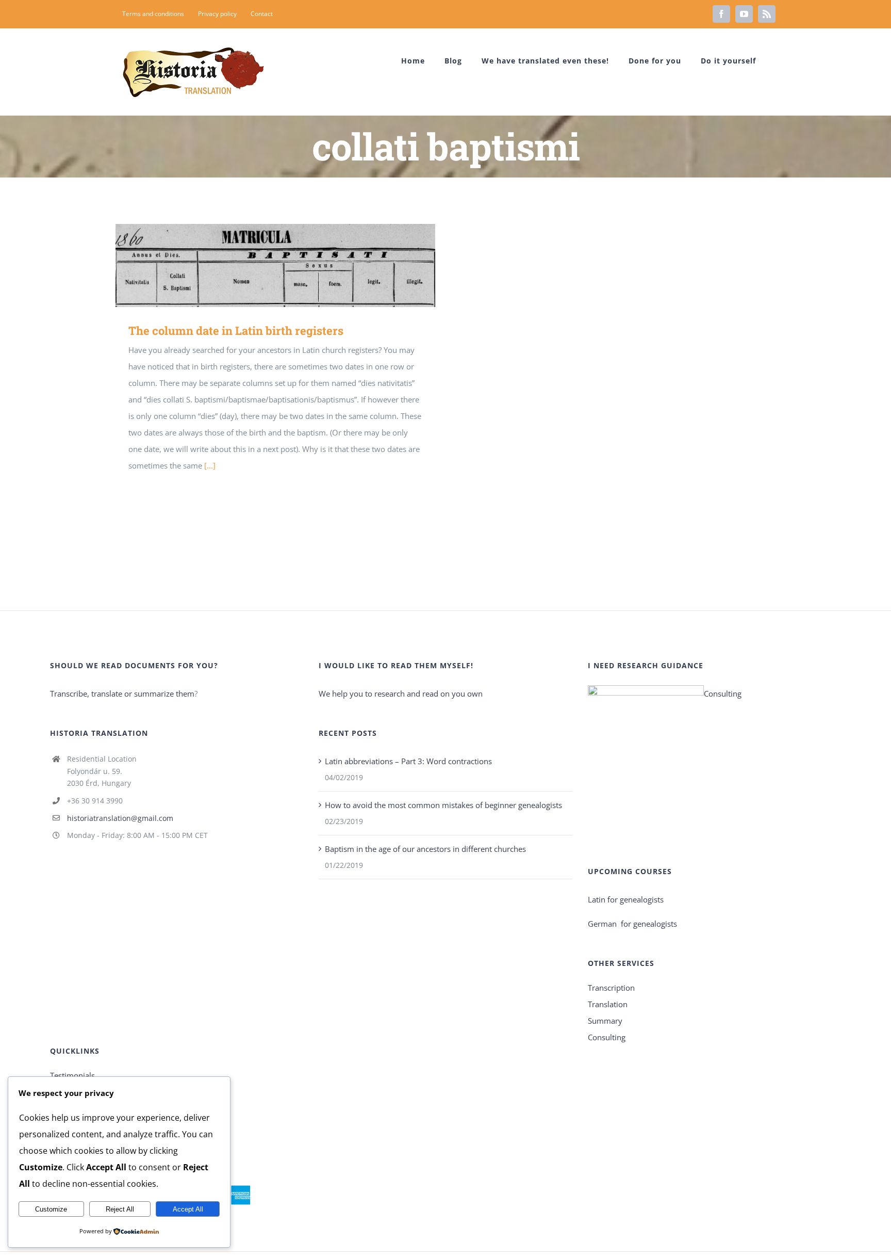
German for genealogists (632, 923)
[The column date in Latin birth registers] (275, 265)
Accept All (188, 1209)
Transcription (611, 987)
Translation (608, 1004)
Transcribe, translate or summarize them (122, 693)
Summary (605, 1020)
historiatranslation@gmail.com (120, 818)
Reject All (120, 1209)
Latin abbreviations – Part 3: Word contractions (408, 761)
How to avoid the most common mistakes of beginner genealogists (443, 805)
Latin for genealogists (626, 899)
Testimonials (72, 1075)
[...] (210, 465)
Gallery (290, 265)
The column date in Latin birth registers (260, 265)
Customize (51, 1209)
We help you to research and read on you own (401, 693)
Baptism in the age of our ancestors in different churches (425, 849)
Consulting (722, 693)
